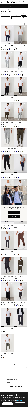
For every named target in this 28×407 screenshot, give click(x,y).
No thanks (14, 216)
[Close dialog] (26, 187)
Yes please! (14, 212)
